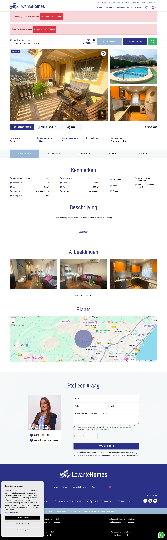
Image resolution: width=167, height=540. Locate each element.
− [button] (13, 322)
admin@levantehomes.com (109, 2)
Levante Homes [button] (123, 7)
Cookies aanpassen (22, 523)
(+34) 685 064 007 (132, 2)
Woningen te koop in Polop (46, 532)
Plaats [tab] (113, 154)
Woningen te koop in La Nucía (121, 532)
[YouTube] (155, 501)
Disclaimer (72, 511)
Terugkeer (152, 127)
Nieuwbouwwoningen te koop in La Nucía (46, 522)
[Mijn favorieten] (146, 7)
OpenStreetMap (137, 361)
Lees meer (83, 232)
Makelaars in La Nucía (121, 535)
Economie (142, 154)
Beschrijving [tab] (25, 154)
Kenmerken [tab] (54, 154)
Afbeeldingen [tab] (83, 154)
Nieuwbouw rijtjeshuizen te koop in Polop (46, 519)
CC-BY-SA (153, 361)
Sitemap (94, 511)
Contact (138, 7)
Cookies (87, 511)
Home (99, 7)
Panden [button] (109, 7)
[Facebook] (145, 501)
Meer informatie (11, 512)
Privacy (80, 511)
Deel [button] (73, 127)
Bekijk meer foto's (21, 127)
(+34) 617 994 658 (148, 2)
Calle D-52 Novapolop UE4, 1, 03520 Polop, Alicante (113, 501)
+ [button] (13, 319)
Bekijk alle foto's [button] (83, 295)
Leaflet (122, 361)
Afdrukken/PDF (48, 127)
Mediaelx (114, 511)
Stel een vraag (134, 41)
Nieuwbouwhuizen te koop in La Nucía (121, 522)
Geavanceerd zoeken (51, 17)
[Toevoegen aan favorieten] (103, 53)
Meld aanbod (109, 41)
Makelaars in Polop (46, 535)
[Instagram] (150, 501)
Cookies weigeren (23, 530)
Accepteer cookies (23, 517)
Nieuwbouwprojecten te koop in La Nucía (121, 519)
